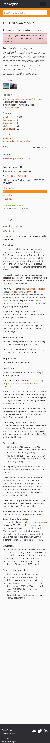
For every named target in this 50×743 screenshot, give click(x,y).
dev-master (8, 188)
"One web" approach (35, 288)
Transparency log (11, 107)
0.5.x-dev (7, 198)
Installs (6, 117)
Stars (5, 125)
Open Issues (8, 128)
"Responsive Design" (21, 291)
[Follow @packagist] (40, 731)
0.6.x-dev (7, 195)
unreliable (10, 280)
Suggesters (8, 123)
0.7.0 (5, 191)
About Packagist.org (10, 730)
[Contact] (34, 731)
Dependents (8, 120)
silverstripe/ (13, 23)
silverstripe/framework (15, 158)
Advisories (7, 138)
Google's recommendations (34, 522)
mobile (10, 175)
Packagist (10, 4)
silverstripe (21, 175)
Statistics (5, 738)
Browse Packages (9, 741)
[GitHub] (46, 731)
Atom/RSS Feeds (8, 733)
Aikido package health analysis (17, 141)
